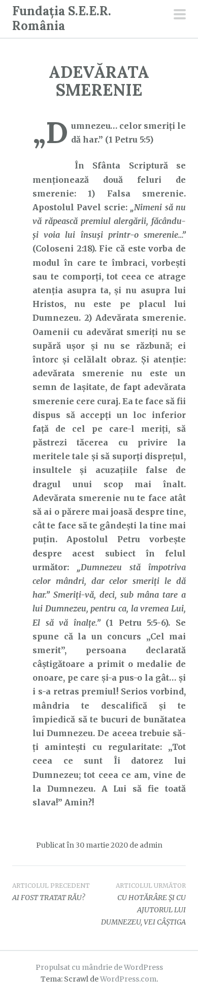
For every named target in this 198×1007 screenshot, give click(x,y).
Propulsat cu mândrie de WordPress (99, 967)
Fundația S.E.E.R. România (61, 18)
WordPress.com (128, 979)
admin (151, 845)
